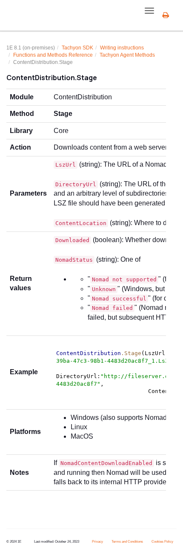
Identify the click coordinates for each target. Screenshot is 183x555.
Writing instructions (122, 48)
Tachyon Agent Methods (127, 55)
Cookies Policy (162, 541)
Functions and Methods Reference (53, 55)
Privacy (97, 541)
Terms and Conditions (127, 541)
